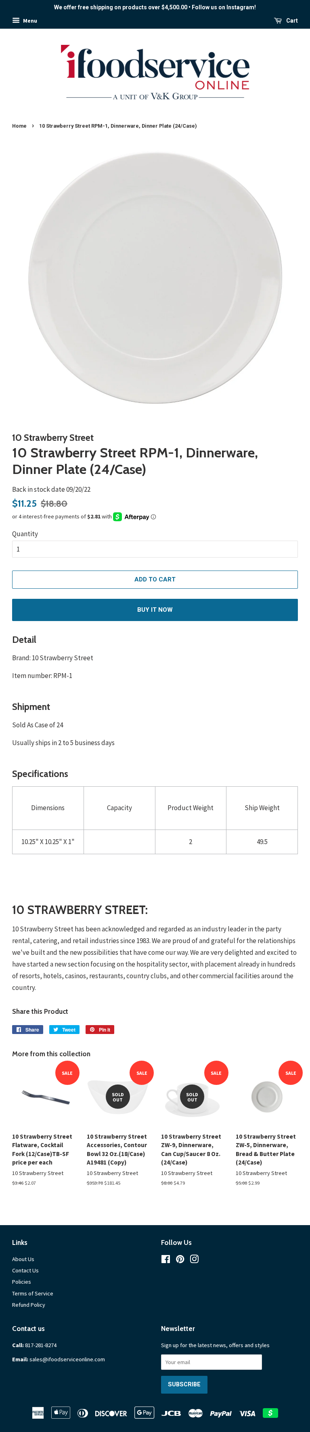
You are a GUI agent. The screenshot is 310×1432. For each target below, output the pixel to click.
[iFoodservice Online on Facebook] (165, 1260)
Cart (291, 20)
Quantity (25, 533)
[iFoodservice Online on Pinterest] (180, 1260)
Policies (21, 1281)
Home (19, 126)
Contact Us (25, 1270)
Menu (29, 20)
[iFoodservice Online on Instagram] (194, 1260)
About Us (23, 1259)
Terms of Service (32, 1293)
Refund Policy (28, 1304)
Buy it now (155, 609)
